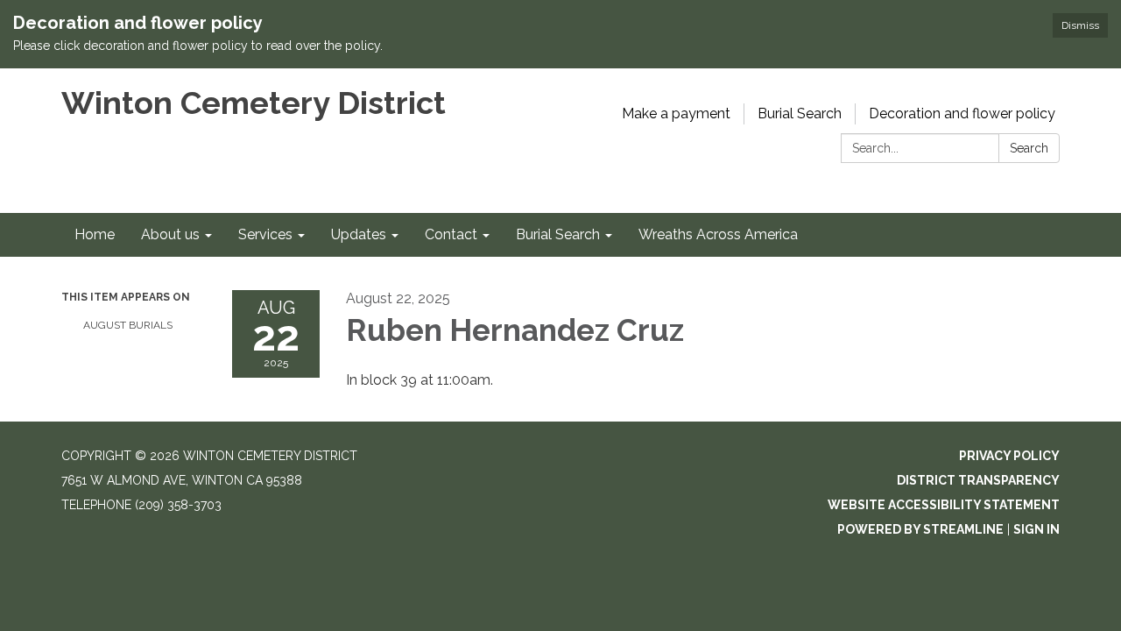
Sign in (1036, 529)
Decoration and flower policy (962, 113)
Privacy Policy (1009, 456)
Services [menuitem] (265, 234)
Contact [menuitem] (451, 234)
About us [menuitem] (170, 234)
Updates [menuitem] (358, 234)
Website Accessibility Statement (944, 505)
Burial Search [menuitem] (558, 234)
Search (1029, 148)
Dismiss (1080, 25)
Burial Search (800, 113)
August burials (128, 325)
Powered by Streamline (920, 529)
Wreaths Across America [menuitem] (718, 234)
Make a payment (676, 113)
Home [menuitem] (94, 234)
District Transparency (978, 480)
